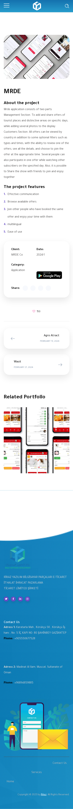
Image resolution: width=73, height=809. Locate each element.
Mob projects (36, 442)
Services (36, 772)
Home (10, 781)
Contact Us (60, 763)
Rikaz (44, 795)
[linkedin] (20, 599)
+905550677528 (24, 638)
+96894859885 (23, 683)
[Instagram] (27, 599)
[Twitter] (6, 599)
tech (36, 438)
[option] (36, 443)
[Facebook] (13, 599)
